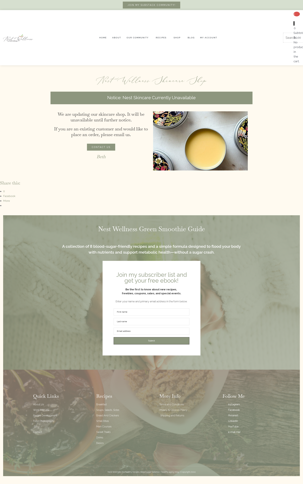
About (116, 37)
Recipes (161, 37)
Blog (191, 37)
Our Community (138, 37)
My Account (208, 37)
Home (103, 37)
